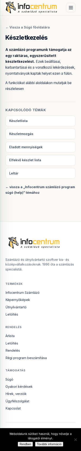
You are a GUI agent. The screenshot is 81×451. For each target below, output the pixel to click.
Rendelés (12, 350)
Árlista (10, 336)
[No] (75, 439)
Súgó (9, 379)
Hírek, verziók (16, 394)
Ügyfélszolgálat (17, 401)
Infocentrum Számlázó (22, 292)
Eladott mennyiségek (26, 147)
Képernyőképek (17, 300)
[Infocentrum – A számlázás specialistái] (31, 7)
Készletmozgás (21, 134)
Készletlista (18, 121)
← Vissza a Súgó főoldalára (27, 27)
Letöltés (11, 314)
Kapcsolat (13, 408)
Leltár (13, 173)
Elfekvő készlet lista (25, 160)
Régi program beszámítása (26, 358)
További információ (49, 444)
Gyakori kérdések (19, 386)
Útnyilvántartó (16, 307)
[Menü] (71, 7)
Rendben (25, 444)
